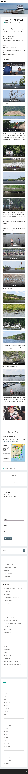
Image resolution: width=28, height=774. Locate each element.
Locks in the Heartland (9, 617)
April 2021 (6, 696)
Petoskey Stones (7, 655)
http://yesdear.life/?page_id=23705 (10, 441)
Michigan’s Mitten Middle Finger (11, 661)
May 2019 (6, 737)
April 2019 (6, 740)
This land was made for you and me (11, 597)
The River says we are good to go (11, 620)
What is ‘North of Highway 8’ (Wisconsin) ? (13, 588)
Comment (6, 500)
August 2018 (6, 763)
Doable (5, 652)
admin (14, 22)
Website (6, 531)
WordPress (17, 771)
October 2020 (7, 714)
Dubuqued (6, 609)
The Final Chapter (8, 591)
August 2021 (6, 685)
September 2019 (7, 725)
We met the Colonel (8, 638)
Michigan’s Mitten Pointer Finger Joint (12, 664)
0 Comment (21, 22)
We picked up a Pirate (8, 635)
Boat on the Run (7, 632)
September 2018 (7, 760)
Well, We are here (7, 629)
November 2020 (7, 711)
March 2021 (6, 699)
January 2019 (6, 749)
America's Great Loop (8, 562)
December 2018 (7, 752)
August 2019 (6, 728)
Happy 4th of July (7, 614)
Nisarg (25, 771)
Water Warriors (7, 641)
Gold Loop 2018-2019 (9, 564)
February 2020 (7, 720)
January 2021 (6, 705)
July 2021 (6, 688)
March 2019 (6, 743)
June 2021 (6, 691)
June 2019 (6, 734)
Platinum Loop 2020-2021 (10, 468)
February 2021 (7, 702)
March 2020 (6, 717)
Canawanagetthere (8, 603)
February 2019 (7, 746)
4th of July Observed (8, 611)
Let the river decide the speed (10, 670)
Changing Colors (7, 626)
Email (5, 525)
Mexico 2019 (6, 570)
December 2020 (7, 708)
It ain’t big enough (8, 600)
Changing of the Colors (9, 673)
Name (5, 519)
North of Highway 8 (8, 573)
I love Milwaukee (7, 643)
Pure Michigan (7, 658)
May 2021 (6, 693)
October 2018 (7, 757)
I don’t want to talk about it (10, 667)
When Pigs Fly (7, 646)
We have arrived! (7, 594)
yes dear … (4, 1)
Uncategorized (7, 576)
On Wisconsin (7, 649)
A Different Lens (7, 606)
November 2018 (7, 754)
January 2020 (6, 723)
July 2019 (6, 731)
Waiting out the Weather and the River (12, 623)
